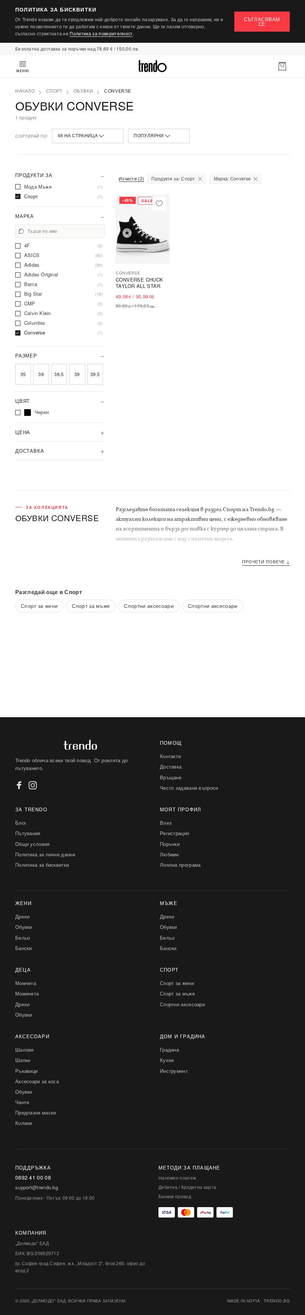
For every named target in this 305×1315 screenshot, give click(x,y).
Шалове (24, 1049)
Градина (169, 1049)
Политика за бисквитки (42, 864)
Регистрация (174, 833)
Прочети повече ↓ (266, 561)
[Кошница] (282, 66)
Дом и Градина (183, 1036)
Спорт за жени (39, 605)
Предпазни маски (35, 1112)
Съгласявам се (262, 22)
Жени (23, 903)
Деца (23, 969)
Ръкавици (26, 1070)
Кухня (167, 1060)
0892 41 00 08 (33, 1177)
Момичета (27, 993)
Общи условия (32, 843)
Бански (23, 948)
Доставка (171, 766)
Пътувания (28, 833)
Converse (117, 91)
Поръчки (170, 843)
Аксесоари (32, 1036)
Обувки (83, 91)
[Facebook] (19, 785)
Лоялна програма (180, 864)
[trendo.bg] (152, 66)
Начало (25, 91)
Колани (23, 1122)
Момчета (25, 983)
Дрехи (22, 916)
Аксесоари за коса (37, 1081)
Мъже (168, 903)
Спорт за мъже (91, 605)
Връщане (171, 777)
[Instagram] (33, 785)
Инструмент (174, 1070)
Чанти (22, 1102)
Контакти (170, 756)
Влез (165, 822)
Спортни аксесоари (149, 605)
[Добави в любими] (159, 203)
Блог (20, 822)
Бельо (22, 937)
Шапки (22, 1060)
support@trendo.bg (36, 1187)
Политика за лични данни (45, 854)
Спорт (54, 91)
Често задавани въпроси (189, 787)
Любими (169, 854)
